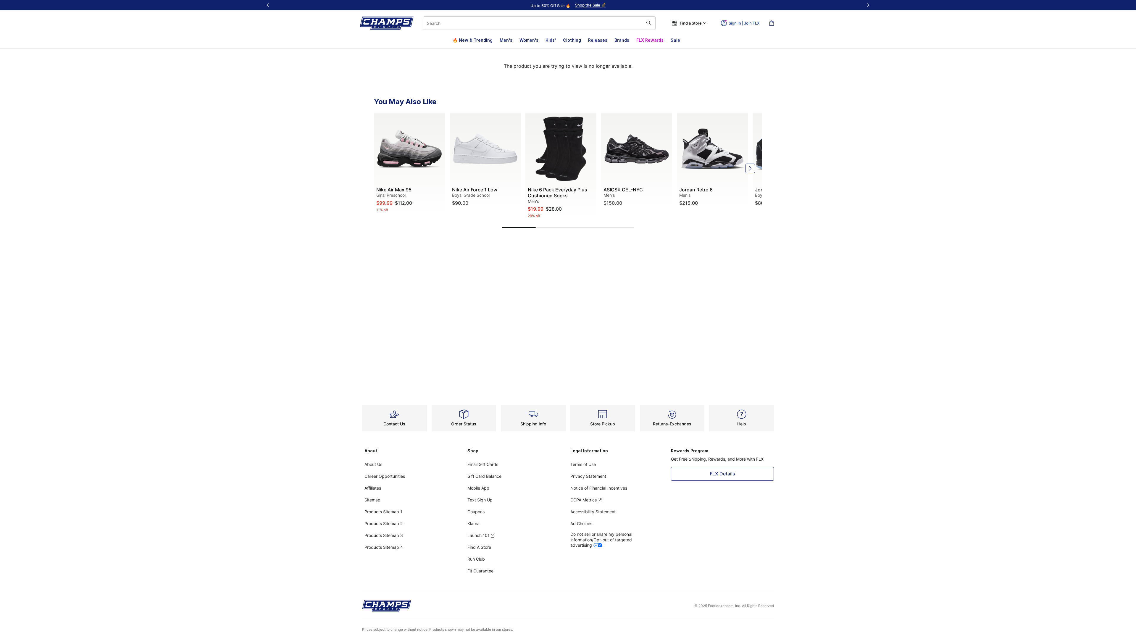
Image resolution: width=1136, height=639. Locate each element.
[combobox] (539, 23)
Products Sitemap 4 (383, 547)
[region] (568, 5)
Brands (621, 40)
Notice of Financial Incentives (598, 487)
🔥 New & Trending (473, 40)
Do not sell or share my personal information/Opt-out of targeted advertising (601, 539)
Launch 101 (478, 535)
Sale (675, 40)
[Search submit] (648, 23)
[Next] (868, 5)
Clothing (572, 40)
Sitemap (372, 499)
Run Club (476, 558)
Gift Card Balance (484, 476)
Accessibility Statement (593, 511)
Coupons (476, 511)
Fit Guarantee (480, 570)
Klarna (473, 523)
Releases (597, 40)
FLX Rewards (650, 40)
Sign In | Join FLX (744, 23)
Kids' (551, 40)
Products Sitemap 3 (383, 535)
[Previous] (268, 5)
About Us (373, 464)
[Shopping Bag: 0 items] (771, 23)
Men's (506, 40)
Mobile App (478, 487)
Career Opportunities (384, 476)
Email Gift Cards (482, 464)
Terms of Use (583, 464)
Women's (528, 40)
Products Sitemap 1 (383, 511)
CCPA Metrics (583, 499)
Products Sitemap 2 (383, 523)
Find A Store (479, 547)
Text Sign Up (480, 499)
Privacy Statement (588, 476)
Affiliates (372, 487)
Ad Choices (581, 523)
